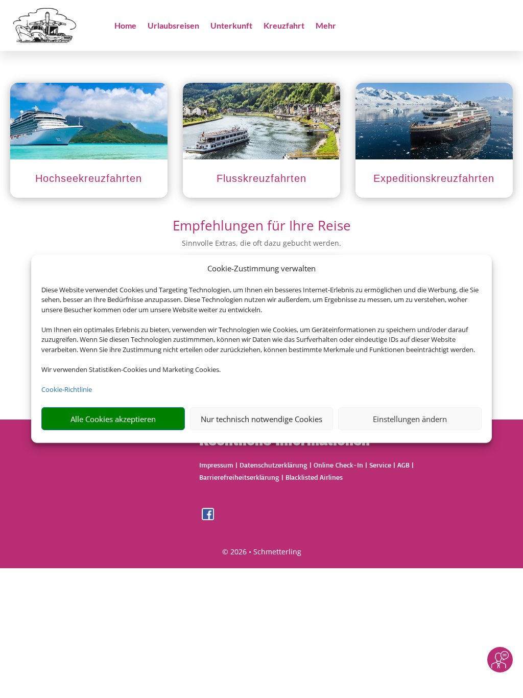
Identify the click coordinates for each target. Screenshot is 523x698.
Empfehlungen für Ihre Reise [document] (262, 227)
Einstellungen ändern (410, 419)
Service (380, 464)
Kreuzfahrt (284, 26)
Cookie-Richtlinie (66, 389)
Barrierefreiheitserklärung (239, 477)
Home (125, 26)
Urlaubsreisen (173, 26)
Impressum (216, 464)
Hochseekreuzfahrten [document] (88, 178)
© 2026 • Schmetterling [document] (261, 551)
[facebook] (208, 517)
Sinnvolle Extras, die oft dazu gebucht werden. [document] (261, 243)
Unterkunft (231, 26)
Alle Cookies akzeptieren (113, 419)
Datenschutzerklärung (273, 464)
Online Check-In (338, 464)
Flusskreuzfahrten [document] (261, 178)
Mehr (326, 26)
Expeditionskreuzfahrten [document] (433, 178)
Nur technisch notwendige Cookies (261, 419)
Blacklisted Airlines (314, 477)
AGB (403, 464)
